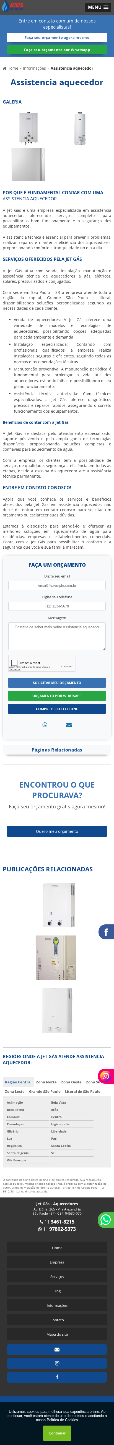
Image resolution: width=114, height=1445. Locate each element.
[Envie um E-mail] (57, 1349)
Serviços (57, 1276)
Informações (57, 1305)
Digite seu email (57, 576)
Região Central (18, 1082)
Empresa (57, 1262)
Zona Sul (94, 1082)
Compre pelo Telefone (57, 709)
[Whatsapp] (44, 724)
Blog (57, 1290)
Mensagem (57, 617)
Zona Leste (15, 1091)
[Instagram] (57, 1363)
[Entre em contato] (69, 724)
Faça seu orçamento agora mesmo (57, 37)
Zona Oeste (71, 1082)
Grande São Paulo (45, 1091)
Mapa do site (57, 1334)
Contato (57, 1319)
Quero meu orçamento (57, 831)
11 (58, 1222)
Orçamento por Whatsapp (57, 696)
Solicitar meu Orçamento (57, 682)
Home (57, 1247)
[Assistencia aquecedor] (28, 128)
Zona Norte (46, 1082)
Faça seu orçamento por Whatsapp (57, 49)
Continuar (57, 1433)
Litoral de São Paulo (82, 1091)
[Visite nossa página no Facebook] (57, 1377)
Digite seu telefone (57, 596)
